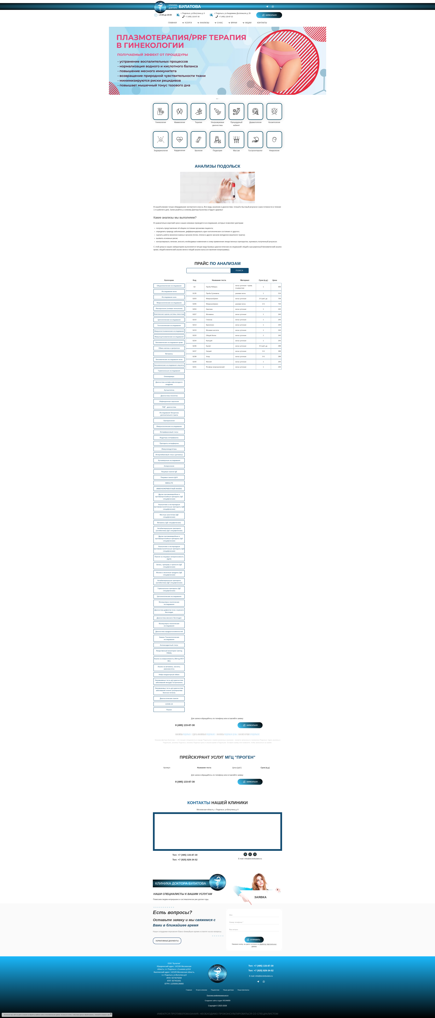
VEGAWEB (226, 1000)
